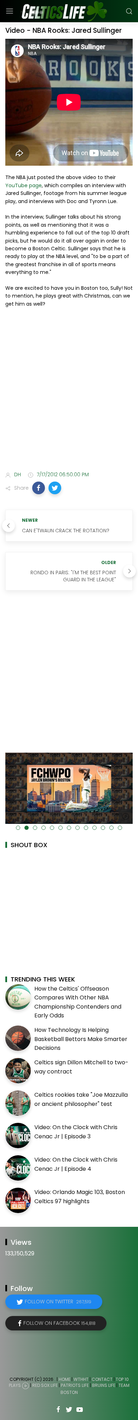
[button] (38, 488)
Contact (102, 1379)
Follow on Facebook (59, 1323)
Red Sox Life (45, 1385)
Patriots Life (75, 1385)
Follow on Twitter (58, 1301)
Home (64, 1379)
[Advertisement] (69, 390)
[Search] (129, 11)
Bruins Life (103, 1385)
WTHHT (81, 1379)
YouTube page (23, 185)
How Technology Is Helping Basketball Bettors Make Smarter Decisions (80, 1039)
